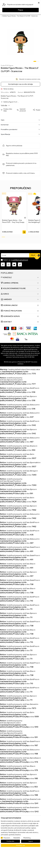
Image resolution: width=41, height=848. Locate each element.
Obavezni (6, 838)
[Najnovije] (4, 194)
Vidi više (4, 105)
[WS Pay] (7, 333)
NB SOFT (28, 362)
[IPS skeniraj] (26, 339)
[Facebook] (3, 264)
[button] (8, 110)
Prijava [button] (20, 10)
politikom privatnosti (20, 260)
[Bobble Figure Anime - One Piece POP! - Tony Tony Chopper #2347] (14, 206)
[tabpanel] (20, 42)
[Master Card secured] (12, 339)
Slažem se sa (15, 260)
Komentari (5, 125)
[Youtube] (14, 264)
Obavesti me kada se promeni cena (29, 79)
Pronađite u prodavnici (9, 129)
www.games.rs (13, 362)
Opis (2, 120)
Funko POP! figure (7, 65)
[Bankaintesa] (25, 333)
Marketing (27, 838)
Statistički (16, 838)
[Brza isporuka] (35, 194)
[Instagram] (8, 264)
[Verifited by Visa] (17, 339)
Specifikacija (5, 134)
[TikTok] (20, 264)
